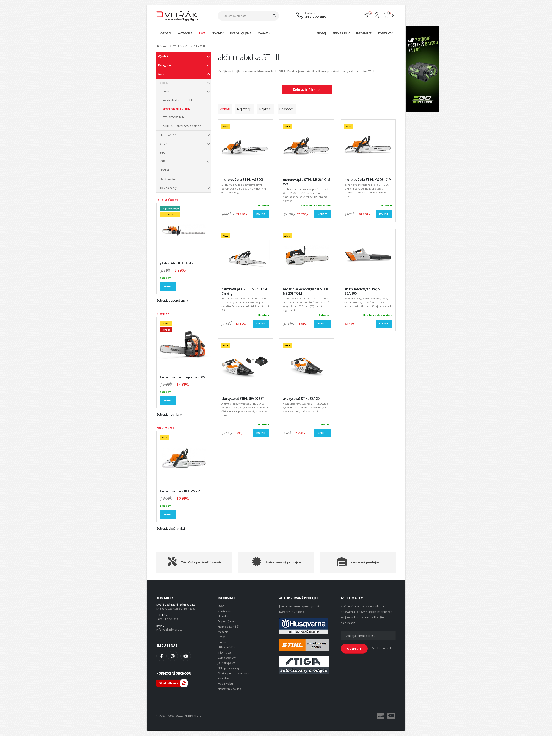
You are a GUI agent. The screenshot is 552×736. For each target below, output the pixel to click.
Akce (161, 74)
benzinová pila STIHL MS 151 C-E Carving (244, 291)
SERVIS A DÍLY (341, 33)
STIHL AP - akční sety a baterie (182, 126)
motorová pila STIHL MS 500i (242, 179)
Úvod (221, 606)
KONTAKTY (385, 33)
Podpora (310, 13)
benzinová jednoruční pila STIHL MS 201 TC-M (305, 291)
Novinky (223, 616)
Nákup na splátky (228, 668)
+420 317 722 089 (167, 619)
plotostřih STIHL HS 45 (176, 263)
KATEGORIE (184, 33)
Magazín (223, 632)
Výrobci (163, 56)
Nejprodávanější (228, 626)
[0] (366, 15)
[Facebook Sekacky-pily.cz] (161, 656)
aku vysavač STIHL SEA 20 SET (242, 398)
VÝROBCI (165, 33)
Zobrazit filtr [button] (305, 89)
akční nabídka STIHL (176, 109)
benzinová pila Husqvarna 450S (182, 377)
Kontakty (223, 678)
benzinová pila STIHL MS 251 (180, 491)
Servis (222, 642)
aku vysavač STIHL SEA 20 (301, 398)
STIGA (163, 144)
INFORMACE (364, 33)
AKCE (202, 33)
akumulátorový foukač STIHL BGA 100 (365, 291)
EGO (162, 152)
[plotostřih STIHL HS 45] (184, 230)
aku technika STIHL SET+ (178, 100)
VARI (163, 161)
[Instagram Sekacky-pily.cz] (173, 656)
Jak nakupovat (226, 663)
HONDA (164, 170)
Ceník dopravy (227, 658)
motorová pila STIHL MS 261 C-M (367, 179)
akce (166, 91)
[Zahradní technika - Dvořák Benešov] (177, 15)
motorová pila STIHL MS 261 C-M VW (306, 181)
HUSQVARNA (168, 135)
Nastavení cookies (229, 689)
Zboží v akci (225, 611)
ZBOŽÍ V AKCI (165, 428)
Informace (224, 652)
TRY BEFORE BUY (173, 117)
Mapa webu (225, 683)
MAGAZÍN (264, 33)
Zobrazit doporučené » (172, 300)
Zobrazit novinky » (169, 414)
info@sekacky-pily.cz (169, 630)
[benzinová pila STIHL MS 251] (184, 458)
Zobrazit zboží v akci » (171, 528)
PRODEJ (321, 33)
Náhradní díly (226, 647)
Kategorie (164, 65)
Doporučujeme (227, 621)
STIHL (164, 83)
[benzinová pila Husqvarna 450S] (184, 344)
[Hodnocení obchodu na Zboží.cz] (172, 683)
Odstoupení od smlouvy (233, 673)
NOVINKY (218, 33)
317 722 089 (315, 16)
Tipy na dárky (168, 188)
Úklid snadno (168, 179)
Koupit (168, 286)
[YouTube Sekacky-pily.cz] (185, 656)
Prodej (222, 637)
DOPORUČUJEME (240, 33)
